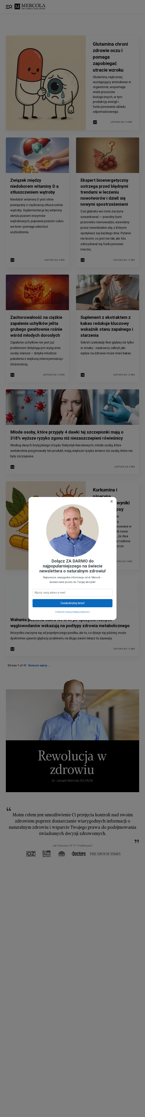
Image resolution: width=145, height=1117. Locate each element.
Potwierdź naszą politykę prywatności (72, 612)
